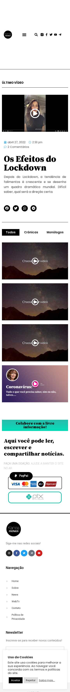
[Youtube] (55, 34)
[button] (24, 34)
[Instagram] (9, 553)
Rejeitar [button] (31, 680)
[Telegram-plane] (60, 34)
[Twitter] (51, 34)
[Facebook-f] (46, 34)
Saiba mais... (47, 680)
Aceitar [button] (15, 680)
